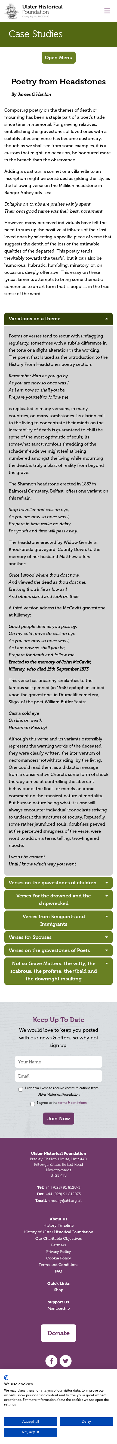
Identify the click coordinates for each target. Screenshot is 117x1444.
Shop (58, 1290)
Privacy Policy (58, 1251)
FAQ (58, 1271)
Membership (59, 1308)
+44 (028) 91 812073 (62, 1187)
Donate (58, 1333)
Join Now (58, 1118)
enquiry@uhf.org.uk (65, 1200)
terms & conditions (72, 1103)
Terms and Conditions (58, 1264)
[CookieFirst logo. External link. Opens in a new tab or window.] (6, 1377)
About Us (58, 1219)
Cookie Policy (58, 1258)
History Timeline (59, 1225)
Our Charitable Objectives (58, 1238)
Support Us (58, 1302)
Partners (58, 1245)
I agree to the (62, 1103)
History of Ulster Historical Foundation (58, 1232)
